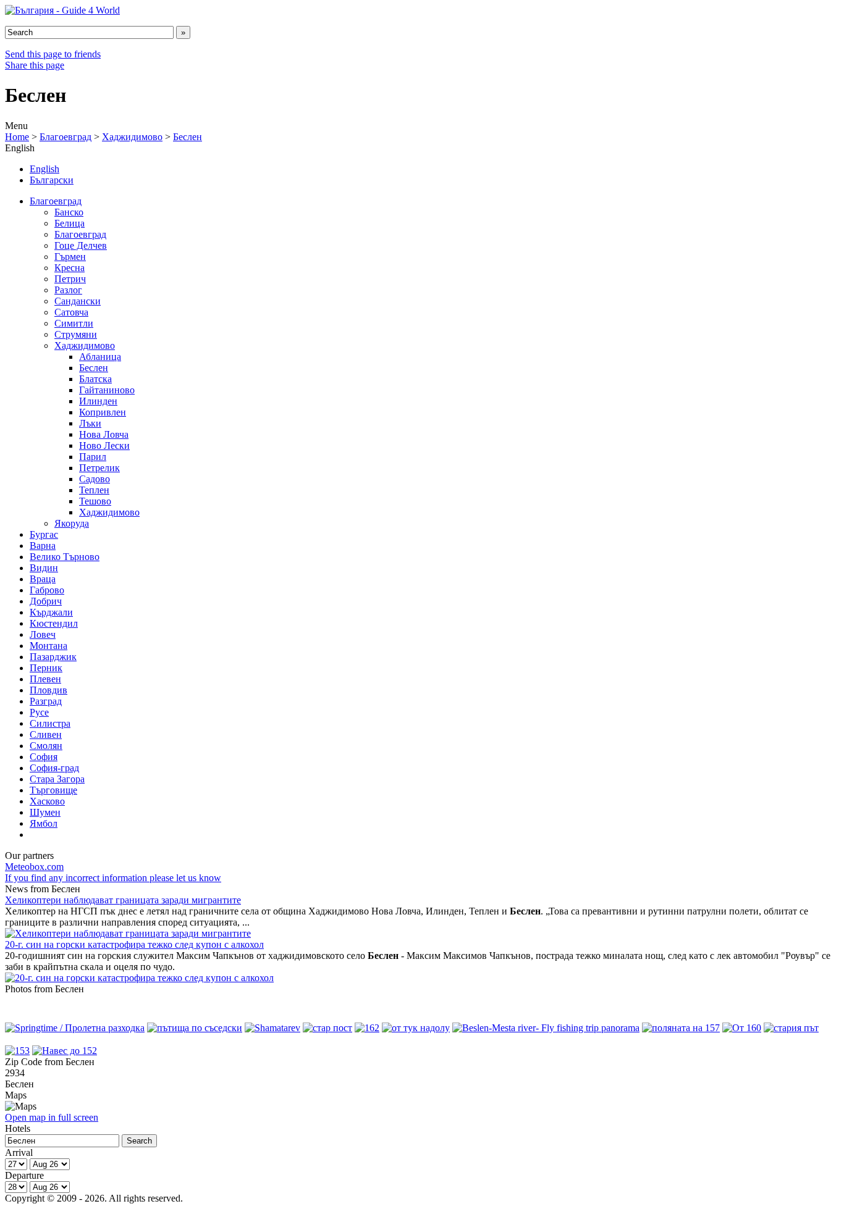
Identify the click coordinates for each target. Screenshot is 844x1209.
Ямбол (43, 823)
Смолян (46, 745)
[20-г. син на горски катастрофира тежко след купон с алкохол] (139, 978)
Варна (43, 545)
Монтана (48, 645)
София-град (54, 768)
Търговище (53, 790)
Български (52, 180)
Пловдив (48, 690)
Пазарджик (53, 656)
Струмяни (75, 334)
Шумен (45, 812)
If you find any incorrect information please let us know (113, 877)
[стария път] (791, 1028)
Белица (69, 223)
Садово (94, 479)
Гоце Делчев (80, 245)
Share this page (34, 65)
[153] (17, 1050)
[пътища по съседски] (194, 1028)
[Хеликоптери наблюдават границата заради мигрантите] (128, 933)
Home (17, 137)
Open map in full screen (51, 1117)
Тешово (95, 501)
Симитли (73, 323)
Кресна (69, 267)
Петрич (70, 279)
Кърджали (51, 612)
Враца (43, 579)
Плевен (45, 679)
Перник (46, 668)
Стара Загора (57, 779)
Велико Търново (64, 556)
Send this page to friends (53, 54)
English (44, 169)
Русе (39, 712)
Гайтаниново (107, 390)
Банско (68, 212)
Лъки (90, 423)
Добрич (46, 601)
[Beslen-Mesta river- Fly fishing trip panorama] (545, 1028)
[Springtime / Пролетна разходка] (75, 1028)
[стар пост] (327, 1028)
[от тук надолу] (416, 1028)
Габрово (47, 590)
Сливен (46, 734)
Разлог (68, 290)
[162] (367, 1028)
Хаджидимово (132, 137)
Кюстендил (54, 623)
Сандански (77, 301)
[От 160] (741, 1028)
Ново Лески (104, 445)
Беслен (187, 137)
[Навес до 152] (64, 1050)
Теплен (94, 490)
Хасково (47, 801)
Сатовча (71, 312)
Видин (44, 568)
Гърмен (70, 256)
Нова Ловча (104, 434)
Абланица (100, 356)
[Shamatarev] (272, 1028)
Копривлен (102, 412)
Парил (92, 456)
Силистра (50, 723)
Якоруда (71, 523)
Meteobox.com (34, 866)
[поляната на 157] (681, 1028)
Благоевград (65, 137)
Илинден (98, 401)
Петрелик (99, 467)
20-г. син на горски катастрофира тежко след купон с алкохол (134, 944)
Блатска (95, 379)
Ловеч (43, 634)
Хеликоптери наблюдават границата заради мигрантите (123, 900)
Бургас (44, 534)
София (43, 756)
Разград (46, 701)
